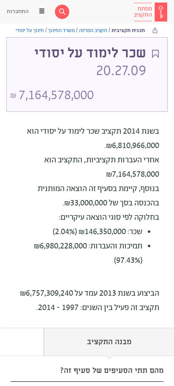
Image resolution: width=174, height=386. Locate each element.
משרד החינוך (61, 30)
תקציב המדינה (93, 30)
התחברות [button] (18, 12)
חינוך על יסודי (30, 30)
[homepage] (150, 12)
